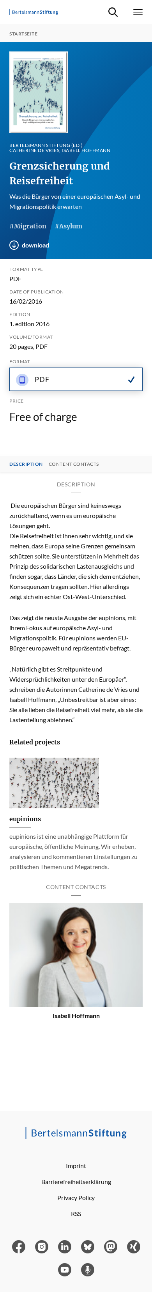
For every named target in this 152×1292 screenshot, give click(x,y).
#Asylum (68, 226)
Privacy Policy (76, 1197)
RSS (76, 1213)
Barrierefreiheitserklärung (76, 1181)
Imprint (76, 1165)
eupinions (25, 819)
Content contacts (74, 464)
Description (26, 464)
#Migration (27, 226)
